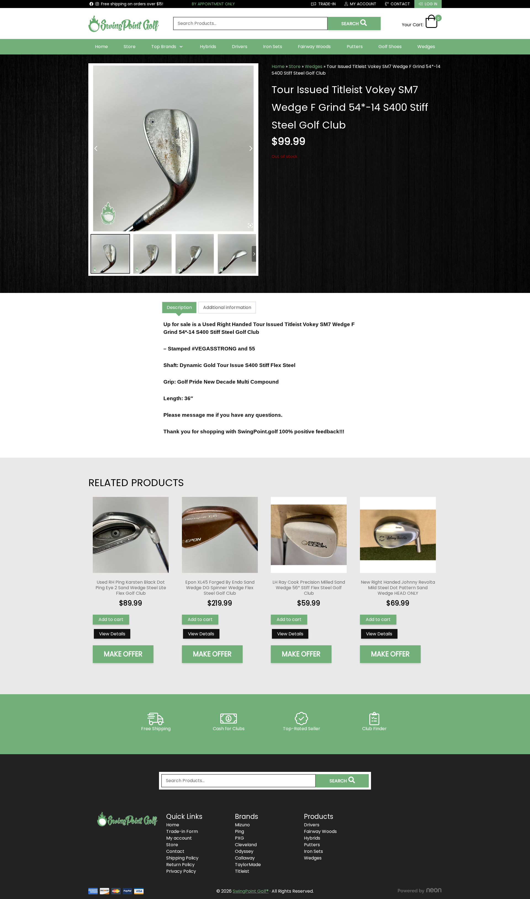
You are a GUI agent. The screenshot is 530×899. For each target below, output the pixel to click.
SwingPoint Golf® (251, 891)
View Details (112, 634)
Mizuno (242, 825)
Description (179, 307)
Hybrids (208, 46)
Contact (175, 851)
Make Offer (123, 654)
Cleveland (246, 845)
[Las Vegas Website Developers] (420, 890)
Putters (355, 46)
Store (130, 46)
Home (101, 46)
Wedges (426, 46)
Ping (239, 831)
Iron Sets (272, 46)
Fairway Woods (314, 46)
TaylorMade (248, 864)
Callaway (245, 858)
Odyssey (244, 851)
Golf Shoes (390, 46)
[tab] (179, 307)
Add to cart (111, 619)
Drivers (239, 46)
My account (179, 838)
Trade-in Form (182, 831)
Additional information (227, 307)
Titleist (242, 871)
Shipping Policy (182, 858)
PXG (239, 838)
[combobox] (250, 23)
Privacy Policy (181, 871)
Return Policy (180, 864)
